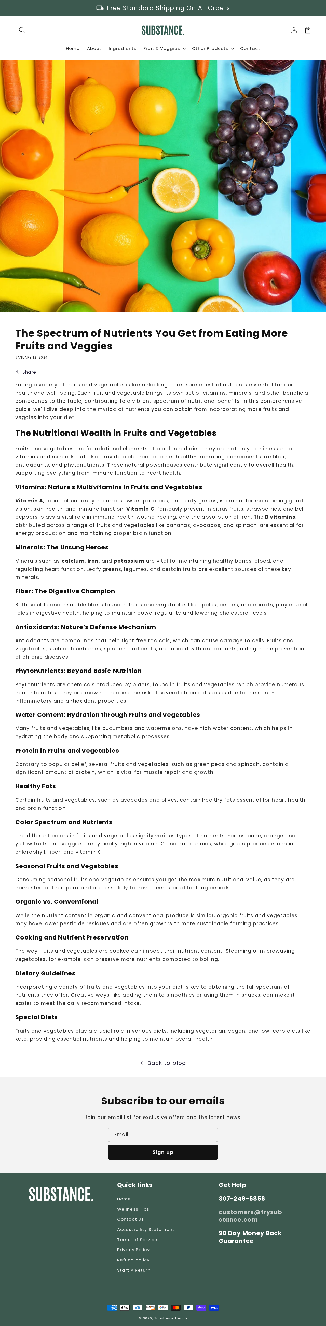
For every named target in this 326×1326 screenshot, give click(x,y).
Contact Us (130, 1219)
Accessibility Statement (146, 1229)
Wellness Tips (133, 1209)
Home (124, 1199)
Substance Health (170, 1318)
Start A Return (134, 1270)
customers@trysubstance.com (250, 1216)
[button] (22, 30)
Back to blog (166, 1063)
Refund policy (133, 1260)
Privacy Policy (133, 1250)
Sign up (163, 1152)
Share (29, 372)
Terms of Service (137, 1239)
